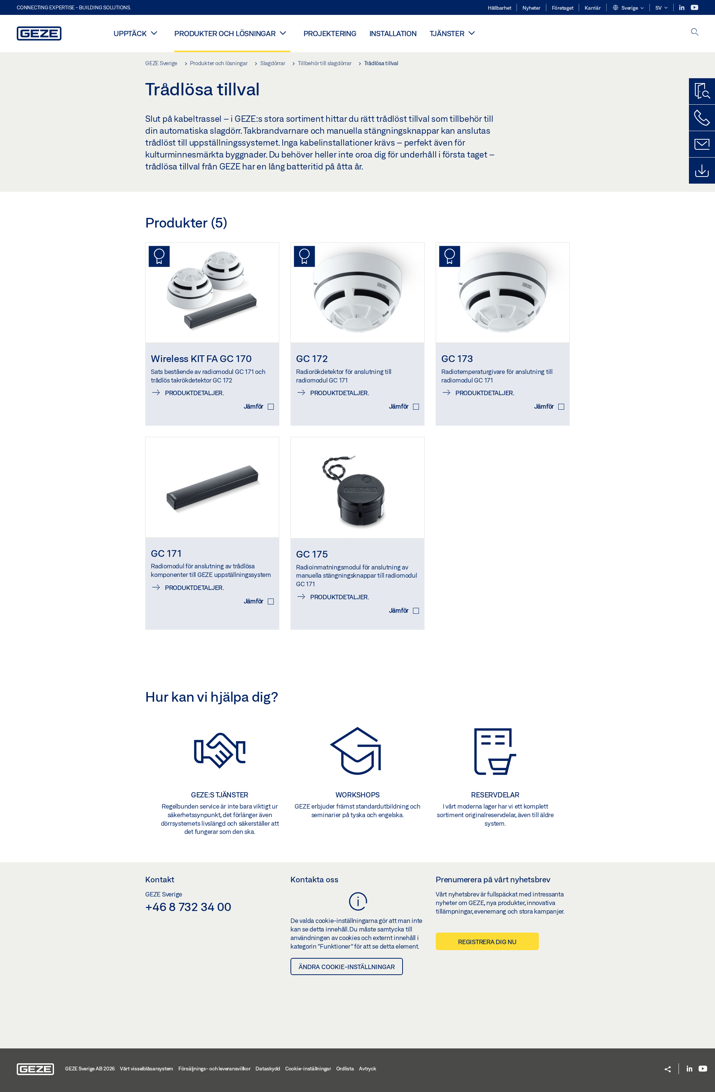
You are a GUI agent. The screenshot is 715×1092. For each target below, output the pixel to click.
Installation (393, 33)
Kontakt (159, 879)
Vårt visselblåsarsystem (146, 1069)
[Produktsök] (702, 91)
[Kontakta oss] (702, 118)
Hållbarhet (499, 8)
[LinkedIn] (682, 7)
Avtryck (367, 1069)
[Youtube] (694, 7)
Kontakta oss (314, 879)
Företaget (562, 8)
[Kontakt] (702, 144)
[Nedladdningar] (702, 171)
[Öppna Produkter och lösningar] (283, 33)
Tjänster (447, 33)
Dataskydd (267, 1069)
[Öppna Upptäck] (153, 33)
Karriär (592, 8)
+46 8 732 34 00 (188, 906)
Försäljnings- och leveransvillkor (214, 1069)
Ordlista (345, 1069)
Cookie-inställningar (308, 1069)
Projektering (330, 33)
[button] (628, 8)
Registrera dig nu (487, 941)
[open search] (695, 32)
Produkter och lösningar (224, 33)
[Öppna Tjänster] (471, 33)
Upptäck (130, 33)
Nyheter (531, 8)
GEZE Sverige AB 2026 (90, 1069)
